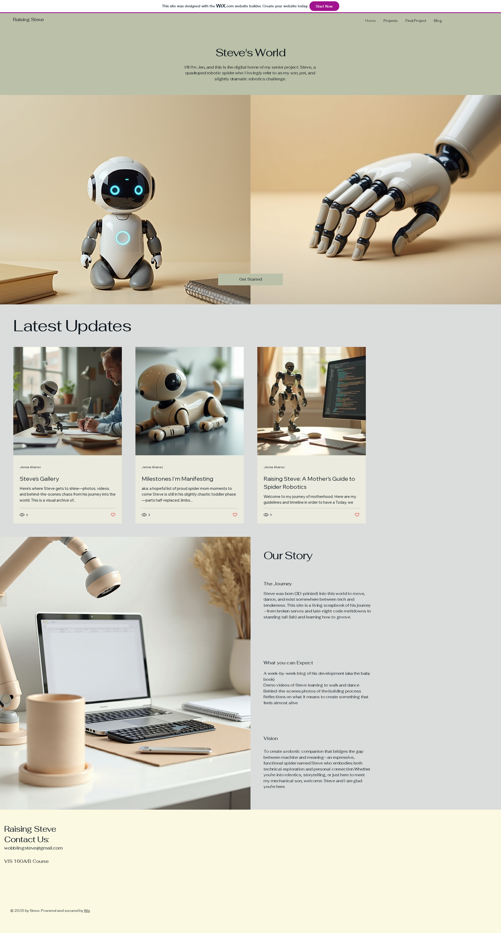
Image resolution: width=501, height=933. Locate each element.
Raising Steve (28, 19)
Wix (87, 910)
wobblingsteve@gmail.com (33, 848)
